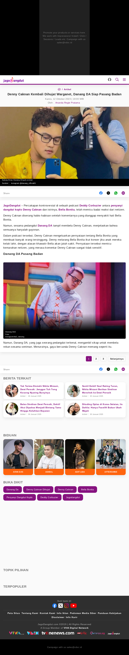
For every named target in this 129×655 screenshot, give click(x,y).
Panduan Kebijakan (109, 613)
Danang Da (13, 489)
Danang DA (45, 225)
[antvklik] (82, 633)
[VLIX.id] (33, 633)
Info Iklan (62, 613)
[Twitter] (60, 605)
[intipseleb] (97, 633)
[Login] (109, 79)
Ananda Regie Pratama (67, 102)
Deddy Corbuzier (90, 205)
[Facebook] (54, 605)
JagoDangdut (11, 205)
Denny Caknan (32, 209)
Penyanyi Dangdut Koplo (20, 497)
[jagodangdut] (114, 633)
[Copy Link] (124, 193)
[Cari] (117, 79)
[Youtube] (73, 605)
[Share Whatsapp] (116, 193)
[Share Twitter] (108, 193)
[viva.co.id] (16, 633)
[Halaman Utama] (13, 79)
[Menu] (125, 79)
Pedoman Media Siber (83, 613)
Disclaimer (58, 617)
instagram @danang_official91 (23, 183)
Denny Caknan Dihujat (38, 489)
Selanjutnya (116, 359)
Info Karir (71, 617)
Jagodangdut (73, 497)
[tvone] (58, 633)
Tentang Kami (30, 613)
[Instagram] (66, 605)
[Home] (60, 89)
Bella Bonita (67, 209)
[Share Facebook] (101, 193)
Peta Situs (14, 613)
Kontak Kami (47, 613)
